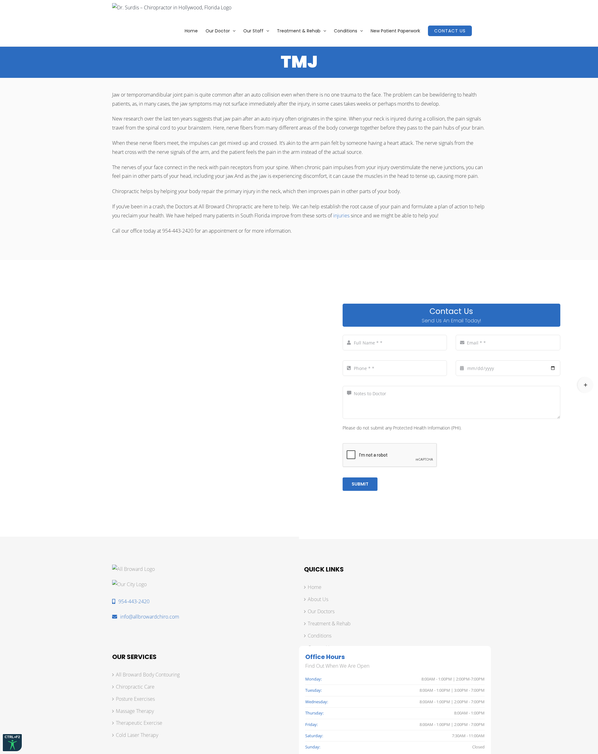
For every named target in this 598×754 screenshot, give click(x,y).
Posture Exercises (135, 698)
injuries (341, 215)
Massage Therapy (135, 711)
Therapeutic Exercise (139, 722)
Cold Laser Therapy (137, 735)
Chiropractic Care (135, 686)
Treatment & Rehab (329, 623)
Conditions (319, 635)
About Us (318, 599)
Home (314, 587)
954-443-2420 (134, 601)
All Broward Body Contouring (148, 674)
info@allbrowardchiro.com (149, 616)
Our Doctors (321, 611)
